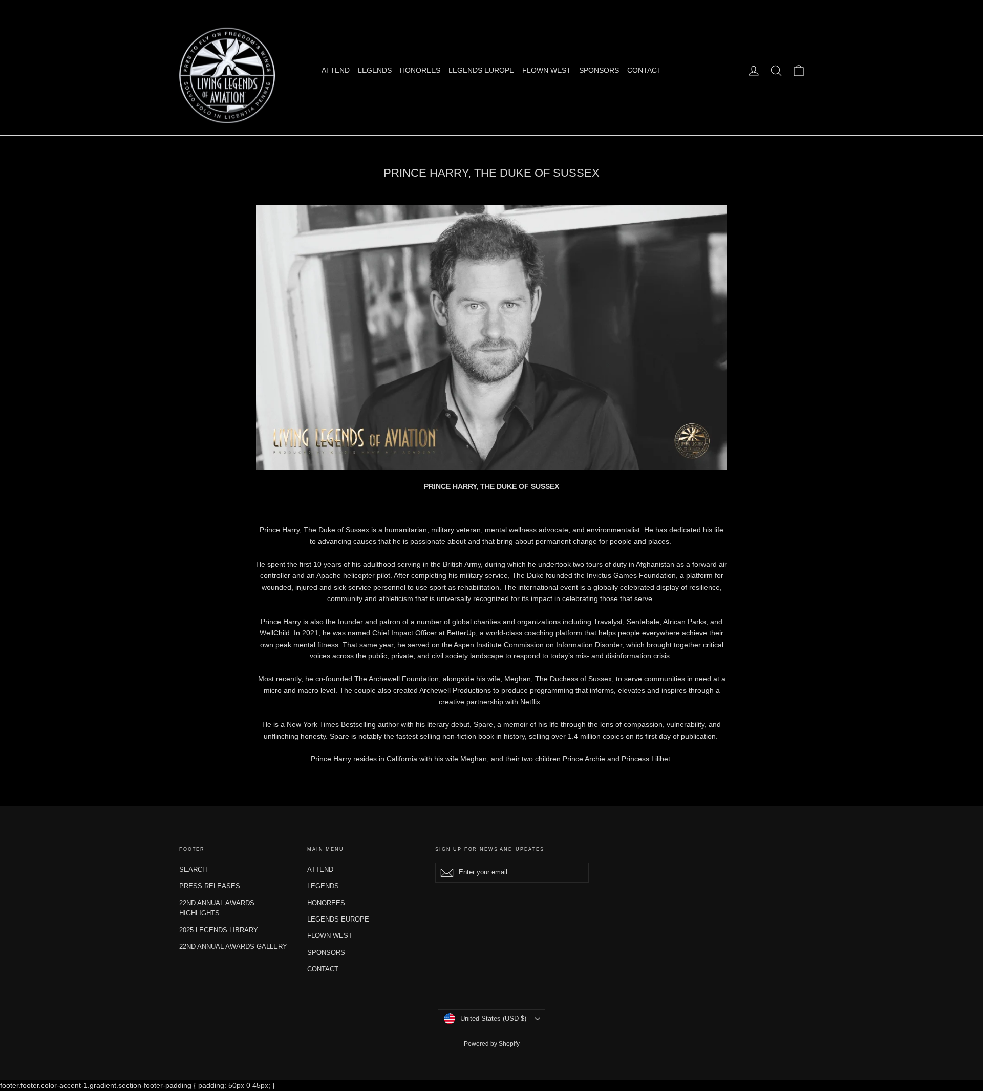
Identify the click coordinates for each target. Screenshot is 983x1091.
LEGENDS (375, 70)
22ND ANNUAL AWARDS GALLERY (233, 946)
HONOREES (420, 70)
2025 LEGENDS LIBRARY (218, 930)
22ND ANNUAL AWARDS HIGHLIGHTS (216, 908)
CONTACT (644, 70)
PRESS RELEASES (209, 886)
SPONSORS (599, 70)
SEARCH (193, 869)
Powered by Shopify (492, 1043)
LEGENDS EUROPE (481, 70)
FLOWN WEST (546, 70)
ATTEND (336, 70)
